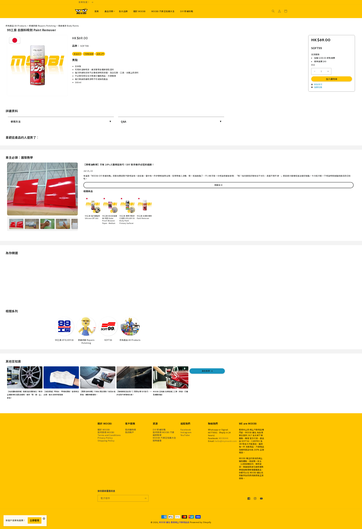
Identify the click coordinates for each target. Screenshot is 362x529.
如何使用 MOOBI (106, 432)
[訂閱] (145, 498)
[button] (109, 11)
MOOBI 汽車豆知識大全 (164, 437)
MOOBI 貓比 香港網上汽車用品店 (174, 522)
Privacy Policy (105, 437)
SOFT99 (84, 45)
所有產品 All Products (16, 25)
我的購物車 (130, 429)
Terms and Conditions (109, 435)
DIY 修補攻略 (159, 429)
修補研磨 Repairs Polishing (42, 25)
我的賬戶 (129, 432)
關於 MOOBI (104, 429)
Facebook (185, 429)
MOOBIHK (223, 438)
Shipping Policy (106, 440)
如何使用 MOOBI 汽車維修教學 (163, 433)
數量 (313, 65)
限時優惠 (157, 440)
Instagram (185, 432)
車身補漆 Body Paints (68, 25)
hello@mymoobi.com (226, 441)
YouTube (185, 435)
